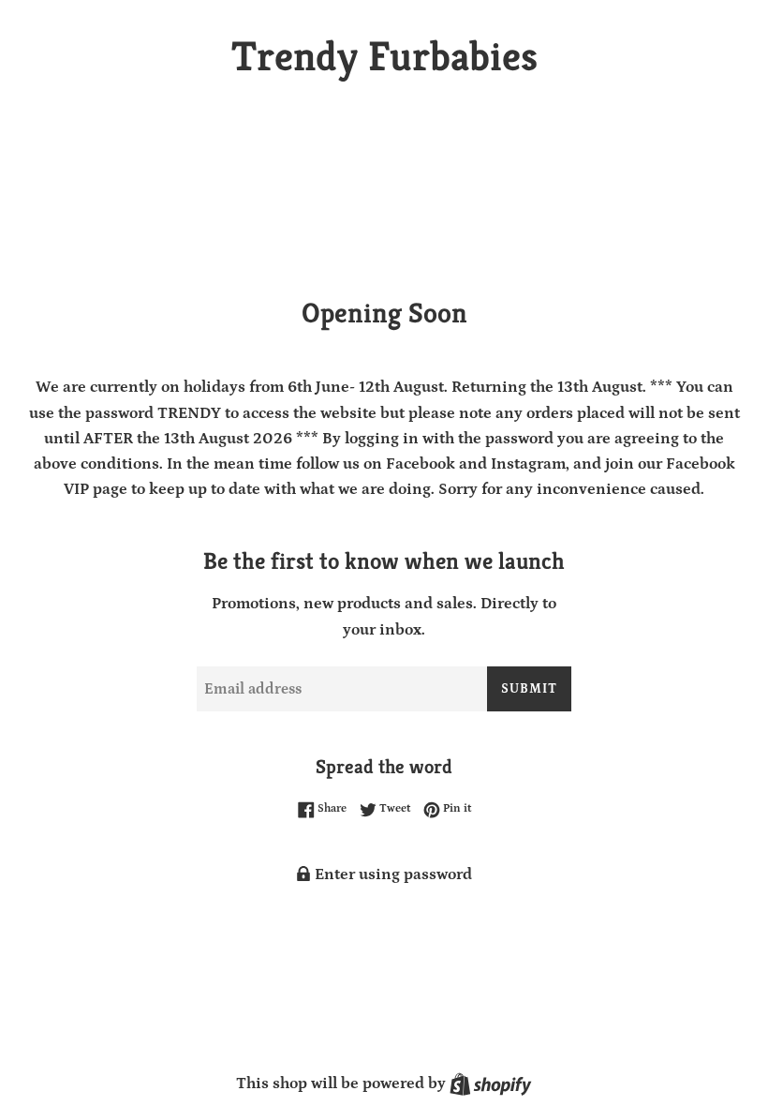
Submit (529, 688)
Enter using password (391, 874)
